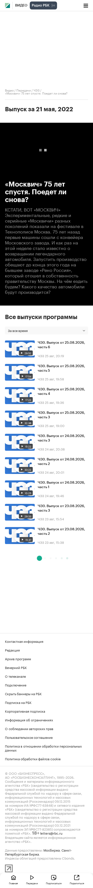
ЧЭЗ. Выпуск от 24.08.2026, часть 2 (61, 462)
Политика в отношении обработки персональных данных (43, 747)
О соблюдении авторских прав (29, 728)
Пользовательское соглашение (29, 737)
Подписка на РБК (18, 702)
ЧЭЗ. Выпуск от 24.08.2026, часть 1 (61, 485)
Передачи (23, 90)
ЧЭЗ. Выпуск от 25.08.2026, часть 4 (61, 392)
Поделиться (77, 883)
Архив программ (18, 658)
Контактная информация (24, 641)
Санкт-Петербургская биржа (38, 851)
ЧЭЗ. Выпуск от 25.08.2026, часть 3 (61, 415)
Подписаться (54, 883)
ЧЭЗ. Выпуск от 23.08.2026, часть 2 (61, 532)
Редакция (12, 649)
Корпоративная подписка (25, 710)
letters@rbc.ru (51, 832)
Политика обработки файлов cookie (33, 758)
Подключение (15, 684)
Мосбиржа (51, 849)
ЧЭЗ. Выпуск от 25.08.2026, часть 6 (61, 345)
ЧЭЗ (36, 90)
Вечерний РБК (16, 667)
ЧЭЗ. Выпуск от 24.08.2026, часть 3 (61, 438)
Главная (13, 883)
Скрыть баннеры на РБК (23, 693)
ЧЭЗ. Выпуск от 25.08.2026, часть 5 (61, 368)
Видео (21, 5)
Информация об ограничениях (29, 719)
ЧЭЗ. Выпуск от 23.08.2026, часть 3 (61, 508)
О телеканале (15, 675)
